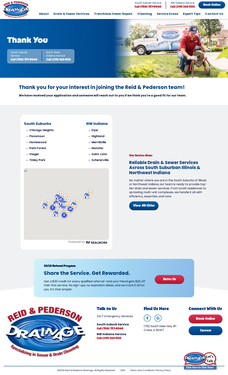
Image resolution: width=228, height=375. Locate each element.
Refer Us (169, 279)
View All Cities (144, 205)
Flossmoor (37, 136)
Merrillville (99, 142)
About (44, 14)
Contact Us (214, 14)
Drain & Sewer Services (71, 14)
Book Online (212, 5)
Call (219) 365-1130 (182, 7)
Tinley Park (37, 160)
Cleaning (144, 14)
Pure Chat (211, 371)
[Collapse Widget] (211, 290)
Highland (98, 136)
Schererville (100, 160)
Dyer (95, 130)
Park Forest (37, 148)
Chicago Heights (41, 130)
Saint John (99, 154)
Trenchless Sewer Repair (113, 14)
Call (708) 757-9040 (148, 7)
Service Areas (167, 14)
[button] (65, 214)
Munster (97, 148)
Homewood (37, 142)
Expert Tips (191, 14)
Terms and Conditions (142, 370)
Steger (34, 154)
